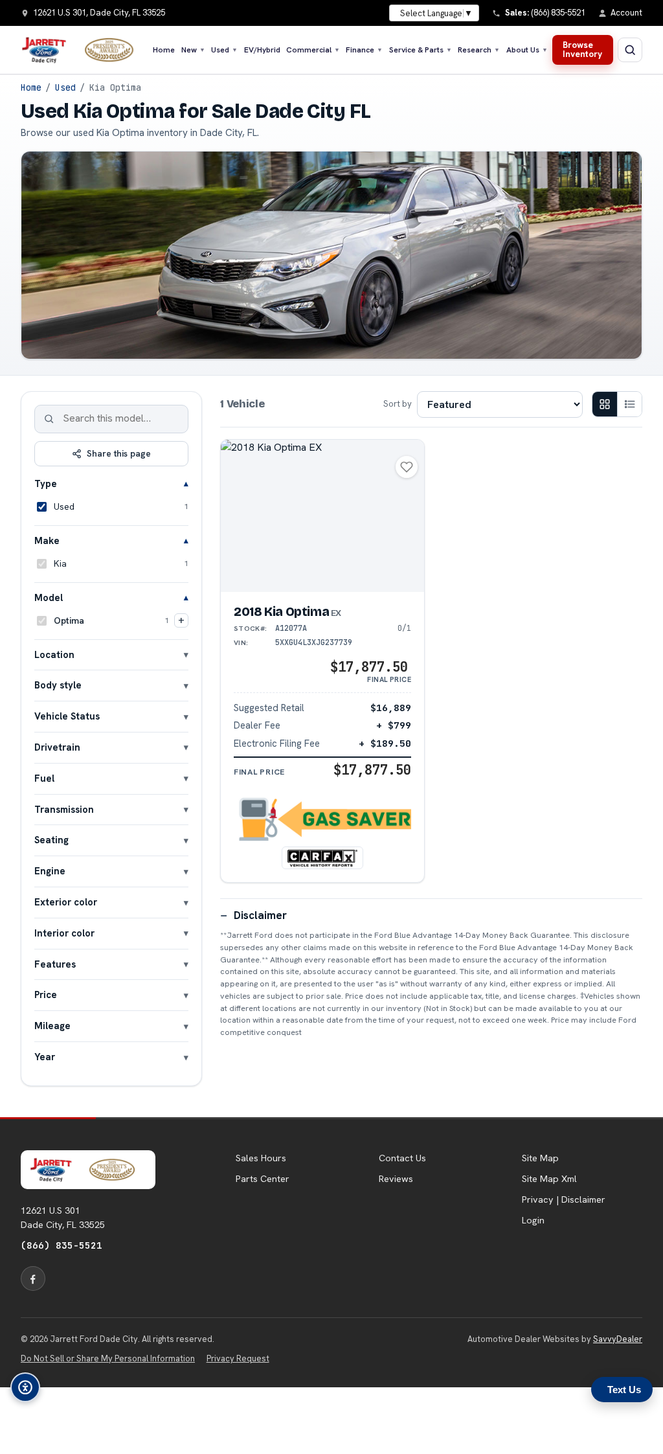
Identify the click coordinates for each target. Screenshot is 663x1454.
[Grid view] (604, 404)
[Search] (49, 419)
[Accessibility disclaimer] (25, 1387)
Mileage (52, 1025)
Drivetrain (57, 747)
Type (45, 483)
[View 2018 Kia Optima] (322, 516)
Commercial (313, 50)
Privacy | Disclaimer (563, 1199)
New (193, 50)
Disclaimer (260, 915)
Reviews (396, 1179)
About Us (527, 50)
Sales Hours (261, 1158)
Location (54, 654)
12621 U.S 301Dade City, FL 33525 (63, 1218)
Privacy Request (238, 1358)
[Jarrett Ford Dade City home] (83, 49)
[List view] (629, 404)
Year (44, 1057)
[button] (322, 819)
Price (45, 994)
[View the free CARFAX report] (322, 857)
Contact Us (402, 1158)
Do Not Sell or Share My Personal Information (108, 1358)
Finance (364, 50)
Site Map (540, 1158)
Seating (51, 840)
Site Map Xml (549, 1179)
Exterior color (65, 902)
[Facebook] (33, 1278)
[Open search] (630, 50)
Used (224, 50)
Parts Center (262, 1179)
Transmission (64, 809)
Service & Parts (420, 50)
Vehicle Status (67, 716)
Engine (49, 871)
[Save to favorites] (407, 467)
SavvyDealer (617, 1339)
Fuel (44, 778)
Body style (58, 685)
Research (479, 50)
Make (47, 540)
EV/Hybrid (262, 50)
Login (533, 1220)
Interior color (64, 933)
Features (55, 964)
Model (48, 597)
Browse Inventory (582, 49)
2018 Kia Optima (287, 611)
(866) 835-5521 (61, 1245)
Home (164, 50)
